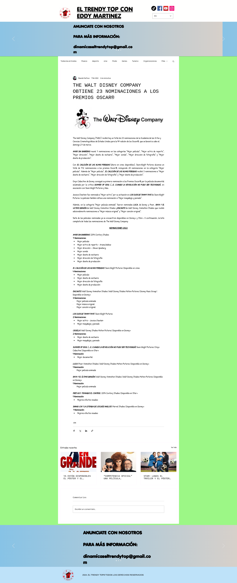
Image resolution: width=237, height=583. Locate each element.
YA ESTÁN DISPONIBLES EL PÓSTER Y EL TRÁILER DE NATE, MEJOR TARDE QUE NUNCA (78, 477)
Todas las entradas (68, 61)
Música (84, 61)
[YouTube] (165, 8)
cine (105, 61)
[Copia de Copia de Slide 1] (120, 560)
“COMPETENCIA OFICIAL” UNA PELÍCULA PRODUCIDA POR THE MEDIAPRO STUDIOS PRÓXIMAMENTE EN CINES (118, 477)
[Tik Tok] (153, 8)
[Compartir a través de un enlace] (92, 431)
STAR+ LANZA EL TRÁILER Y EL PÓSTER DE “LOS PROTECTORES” (157, 477)
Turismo (135, 61)
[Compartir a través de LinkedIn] (86, 431)
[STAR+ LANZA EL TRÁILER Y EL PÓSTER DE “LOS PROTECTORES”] (158, 462)
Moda (114, 61)
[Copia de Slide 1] (118, 560)
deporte (95, 61)
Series (124, 61)
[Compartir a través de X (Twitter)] (80, 431)
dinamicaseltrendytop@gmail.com (117, 49)
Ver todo (174, 447)
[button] (173, 61)
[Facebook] (159, 8)
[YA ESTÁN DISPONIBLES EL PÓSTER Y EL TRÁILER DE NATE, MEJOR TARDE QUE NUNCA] (78, 462)
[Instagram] (171, 8)
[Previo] (13, 39)
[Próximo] (223, 39)
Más (163, 61)
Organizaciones (150, 61)
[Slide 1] (116, 560)
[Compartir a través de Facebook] (74, 431)
